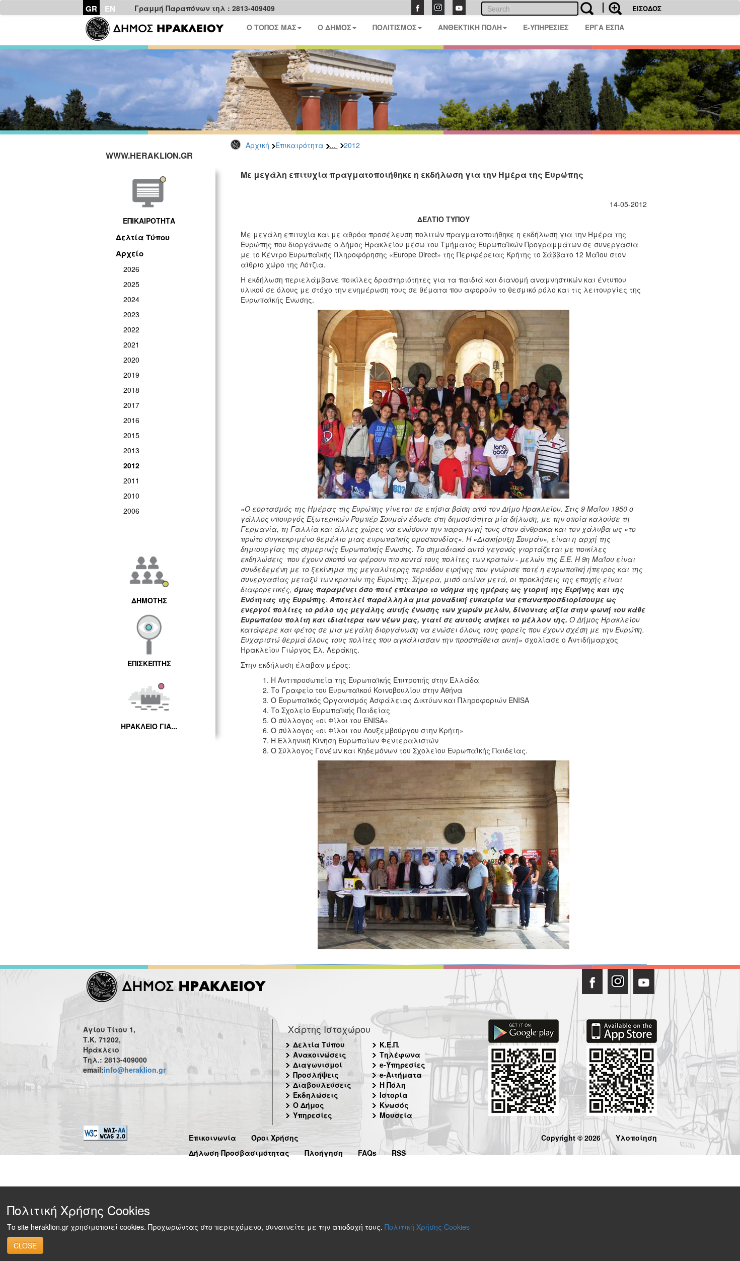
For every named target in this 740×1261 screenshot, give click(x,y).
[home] (161, 30)
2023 (131, 314)
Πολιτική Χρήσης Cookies (427, 1227)
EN (110, 8)
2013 (131, 450)
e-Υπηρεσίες (402, 1065)
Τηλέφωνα (400, 1054)
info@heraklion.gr (135, 1070)
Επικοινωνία (212, 1136)
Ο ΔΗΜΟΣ (334, 27)
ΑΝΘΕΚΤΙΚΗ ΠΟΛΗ (470, 27)
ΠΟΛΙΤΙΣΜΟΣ (395, 27)
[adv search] (612, 8)
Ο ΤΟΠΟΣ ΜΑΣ (272, 27)
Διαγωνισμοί (317, 1065)
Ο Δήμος (308, 1105)
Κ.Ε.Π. (390, 1044)
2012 (352, 145)
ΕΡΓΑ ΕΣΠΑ (604, 27)
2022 (131, 329)
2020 (131, 360)
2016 (131, 420)
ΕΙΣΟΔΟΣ (646, 8)
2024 (131, 299)
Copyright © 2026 (571, 1136)
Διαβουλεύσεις (322, 1085)
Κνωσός (394, 1105)
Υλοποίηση (636, 1136)
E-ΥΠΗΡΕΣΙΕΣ (546, 27)
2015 (131, 435)
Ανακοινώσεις (319, 1054)
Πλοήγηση (324, 1151)
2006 (131, 511)
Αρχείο (129, 253)
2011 (131, 480)
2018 (131, 390)
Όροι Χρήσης (275, 1136)
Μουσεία (396, 1115)
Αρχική (257, 145)
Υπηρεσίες (312, 1115)
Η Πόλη (393, 1085)
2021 (131, 344)
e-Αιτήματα (401, 1075)
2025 (131, 284)
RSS (399, 1151)
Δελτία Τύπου (143, 237)
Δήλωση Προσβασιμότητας (239, 1151)
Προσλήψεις (316, 1075)
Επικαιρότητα (299, 145)
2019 (131, 375)
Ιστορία (394, 1095)
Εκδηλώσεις (315, 1095)
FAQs (367, 1151)
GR (91, 8)
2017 (131, 405)
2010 (131, 496)
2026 (131, 269)
